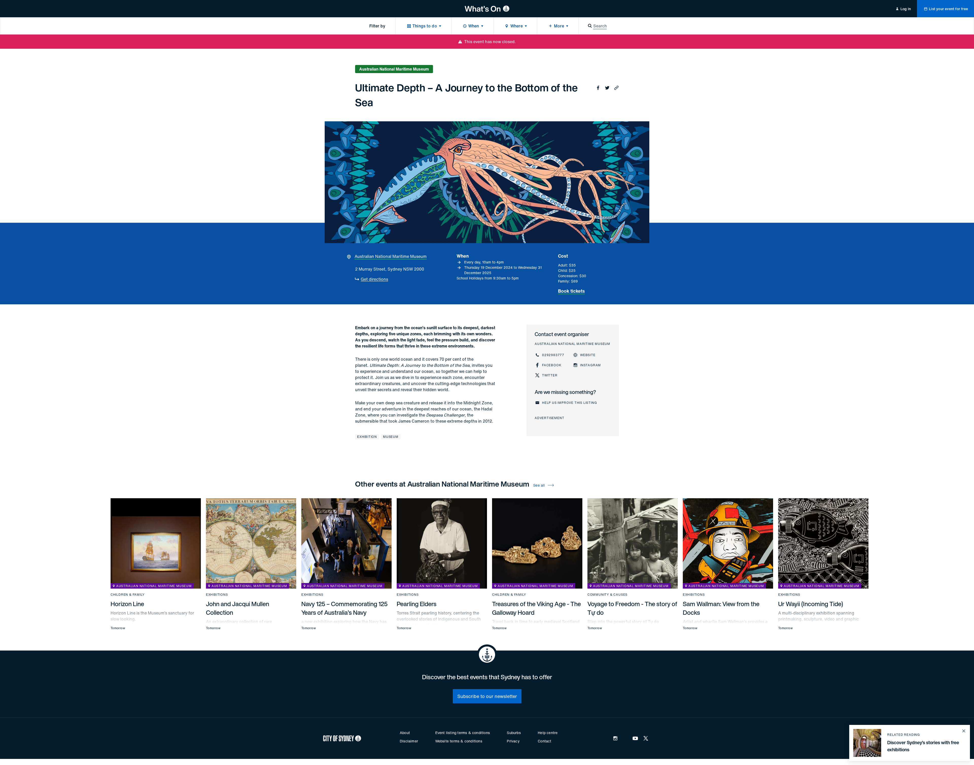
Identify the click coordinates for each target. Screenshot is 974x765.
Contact (544, 741)
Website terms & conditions (458, 741)
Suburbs (513, 732)
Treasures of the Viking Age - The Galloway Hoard (536, 608)
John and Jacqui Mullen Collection (237, 608)
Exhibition (367, 437)
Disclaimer (409, 741)
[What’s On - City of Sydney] (487, 8)
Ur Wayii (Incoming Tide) (810, 603)
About (405, 732)
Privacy (513, 741)
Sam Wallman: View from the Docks (721, 608)
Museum (390, 437)
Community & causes (607, 595)
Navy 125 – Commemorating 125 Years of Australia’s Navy (344, 608)
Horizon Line (127, 603)
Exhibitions (217, 595)
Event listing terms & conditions (462, 732)
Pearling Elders (417, 603)
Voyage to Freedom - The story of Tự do (632, 608)
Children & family (128, 595)
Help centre (548, 732)
